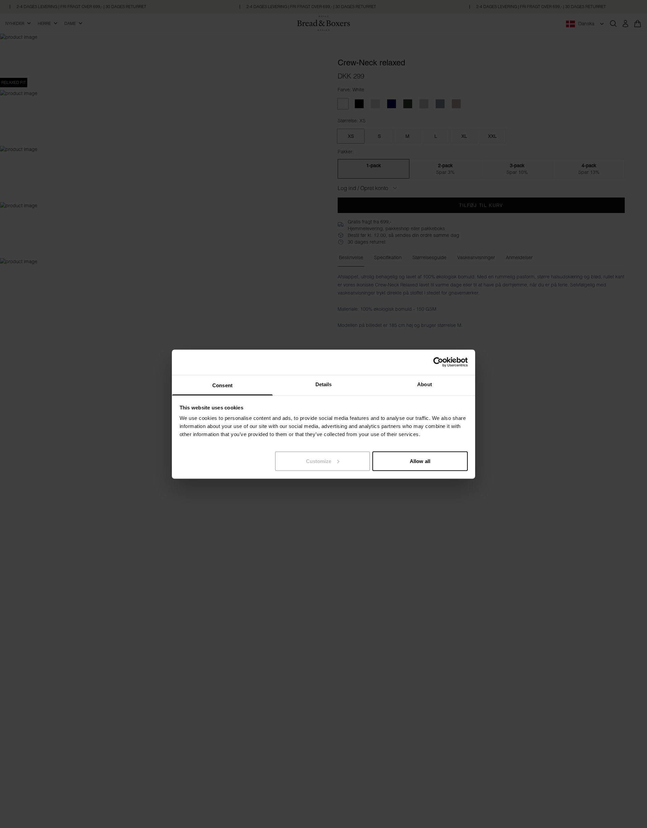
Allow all (420, 461)
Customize (319, 461)
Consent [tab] (222, 385)
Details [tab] (323, 384)
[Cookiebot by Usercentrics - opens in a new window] (438, 362)
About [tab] (424, 384)
